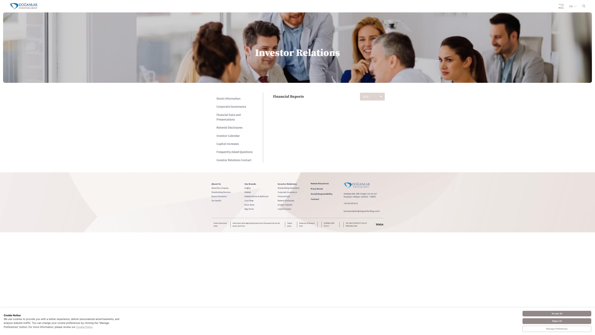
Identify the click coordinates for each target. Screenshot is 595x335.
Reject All (557, 321)
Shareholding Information (288, 188)
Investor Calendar (228, 136)
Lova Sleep (249, 200)
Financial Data (284, 196)
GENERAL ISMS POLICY (329, 224)
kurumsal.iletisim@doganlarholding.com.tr (362, 211)
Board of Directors (219, 196)
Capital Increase (284, 209)
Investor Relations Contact (233, 160)
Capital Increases (227, 144)
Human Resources (320, 183)
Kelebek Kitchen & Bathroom (257, 196)
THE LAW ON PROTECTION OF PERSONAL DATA (356, 224)
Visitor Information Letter (220, 224)
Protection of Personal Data (307, 224)
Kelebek (248, 192)
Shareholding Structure (221, 192)
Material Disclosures (229, 127)
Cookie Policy (84, 326)
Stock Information (228, 98)
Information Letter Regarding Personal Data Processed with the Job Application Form (256, 224)
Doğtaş (248, 188)
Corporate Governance (231, 106)
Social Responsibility (322, 194)
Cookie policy (289, 224)
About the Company (220, 188)
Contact (315, 199)
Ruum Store (249, 204)
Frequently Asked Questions (234, 152)
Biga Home (249, 209)
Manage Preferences (557, 328)
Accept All (557, 313)
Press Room (317, 188)
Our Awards (216, 200)
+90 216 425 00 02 (351, 203)
